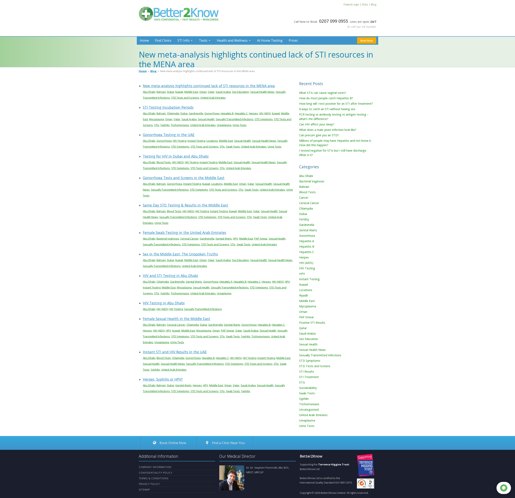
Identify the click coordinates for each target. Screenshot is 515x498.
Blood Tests (164, 162)
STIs (156, 125)
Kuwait (179, 92)
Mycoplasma (156, 119)
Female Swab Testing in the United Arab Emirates (184, 232)
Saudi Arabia (223, 92)
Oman (203, 92)
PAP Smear (261, 238)
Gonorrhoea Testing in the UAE (169, 134)
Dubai (170, 92)
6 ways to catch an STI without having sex (327, 109)
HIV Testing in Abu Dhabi (164, 303)
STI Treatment (309, 377)
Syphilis (165, 125)
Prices (293, 40)
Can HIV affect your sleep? (316, 124)
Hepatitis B (227, 113)
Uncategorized (309, 409)
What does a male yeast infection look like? (327, 130)
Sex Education (240, 92)
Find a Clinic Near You (228, 443)
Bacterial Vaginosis (168, 238)
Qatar (211, 92)
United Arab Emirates (213, 97)
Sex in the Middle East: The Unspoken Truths (180, 254)
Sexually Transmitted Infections (234, 119)
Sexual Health (206, 119)
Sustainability (308, 388)
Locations (212, 141)
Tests (203, 40)
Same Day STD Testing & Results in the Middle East (185, 205)
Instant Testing (196, 141)
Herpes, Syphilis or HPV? (163, 379)
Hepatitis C (241, 113)
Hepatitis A (225, 281)
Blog (153, 71)
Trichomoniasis (180, 125)
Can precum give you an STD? (319, 135)
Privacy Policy (149, 484)
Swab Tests (233, 146)
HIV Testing (179, 141)
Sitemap (144, 489)
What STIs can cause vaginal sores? (322, 93)
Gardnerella (196, 113)
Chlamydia (173, 113)
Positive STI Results (312, 322)
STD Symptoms (264, 119)
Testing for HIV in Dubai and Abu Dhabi (176, 156)
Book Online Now (172, 443)
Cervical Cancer (189, 238)
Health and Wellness (232, 40)
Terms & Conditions (153, 478)
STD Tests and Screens (185, 97)
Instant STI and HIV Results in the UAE (175, 351)
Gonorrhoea (211, 113)
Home (144, 40)
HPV (235, 238)
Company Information (155, 467)
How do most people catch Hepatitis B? (326, 98)
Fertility (304, 219)
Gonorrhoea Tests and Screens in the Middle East (184, 177)
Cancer (303, 197)
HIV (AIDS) (265, 113)
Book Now (366, 40)
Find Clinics (163, 40)
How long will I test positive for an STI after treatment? (336, 103)
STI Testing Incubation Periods (168, 107)
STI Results (306, 371)
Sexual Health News (262, 92)
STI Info (183, 40)
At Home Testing (270, 40)
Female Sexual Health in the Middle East (176, 318)
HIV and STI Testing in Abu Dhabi (170, 275)
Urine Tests (239, 125)
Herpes (253, 113)
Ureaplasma (224, 125)
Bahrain (161, 92)
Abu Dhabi (149, 92)
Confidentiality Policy (155, 472)
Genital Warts (223, 238)
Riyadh (303, 295)
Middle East (191, 92)
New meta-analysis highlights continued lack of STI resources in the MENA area (209, 85)
